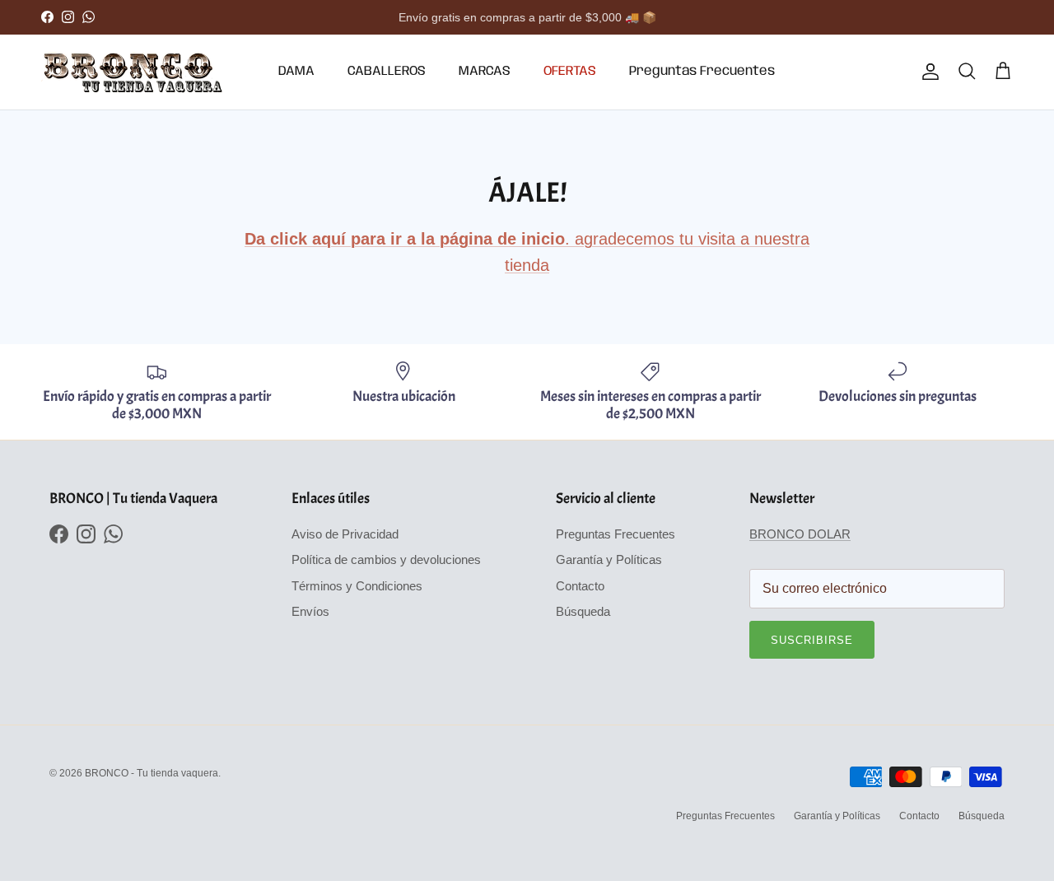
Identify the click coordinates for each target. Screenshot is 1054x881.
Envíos (310, 611)
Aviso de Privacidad (345, 534)
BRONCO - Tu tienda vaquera (151, 773)
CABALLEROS (386, 71)
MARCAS (485, 71)
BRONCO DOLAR (800, 534)
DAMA (296, 71)
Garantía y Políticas (609, 559)
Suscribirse (812, 640)
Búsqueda (583, 611)
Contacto (580, 586)
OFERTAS (569, 71)
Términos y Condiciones (356, 586)
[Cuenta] (927, 72)
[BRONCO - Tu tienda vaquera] (131, 72)
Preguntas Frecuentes (702, 71)
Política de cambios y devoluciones (386, 559)
